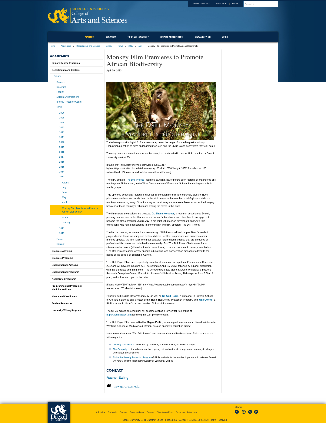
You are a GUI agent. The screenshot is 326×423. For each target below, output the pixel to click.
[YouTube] (250, 414)
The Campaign (120, 349)
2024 (62, 122)
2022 (62, 132)
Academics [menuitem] (89, 37)
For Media (112, 412)
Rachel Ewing (117, 378)
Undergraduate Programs (65, 272)
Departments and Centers (88, 46)
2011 (61, 233)
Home (52, 46)
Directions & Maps (165, 412)
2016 (62, 162)
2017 (62, 157)
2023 (62, 127)
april (140, 46)
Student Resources (201, 3)
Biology (109, 46)
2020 (62, 142)
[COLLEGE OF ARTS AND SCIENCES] (87, 22)
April (64, 202)
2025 (62, 117)
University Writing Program (66, 310)
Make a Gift (221, 3)
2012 (62, 228)
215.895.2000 (196, 420)
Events (59, 239)
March (65, 217)
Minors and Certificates (64, 296)
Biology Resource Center (69, 102)
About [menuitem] (225, 37)
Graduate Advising (62, 251)
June (64, 192)
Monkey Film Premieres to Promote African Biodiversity (80, 210)
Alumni (235, 3)
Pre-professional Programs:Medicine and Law (67, 288)
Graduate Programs (62, 258)
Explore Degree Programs (66, 63)
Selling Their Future (124, 344)
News (120, 46)
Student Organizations (67, 97)
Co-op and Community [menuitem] (138, 37)
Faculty (60, 92)
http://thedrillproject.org (118, 314)
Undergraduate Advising (65, 265)
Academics (66, 46)
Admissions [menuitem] (111, 37)
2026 (62, 112)
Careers (123, 412)
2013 (130, 46)
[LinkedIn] (256, 414)
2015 (62, 166)
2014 (62, 171)
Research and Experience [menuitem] (171, 37)
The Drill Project (135, 179)
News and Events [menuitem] (203, 37)
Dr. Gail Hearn (170, 296)
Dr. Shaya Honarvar (163, 213)
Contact (60, 244)
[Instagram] (244, 414)
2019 (62, 147)
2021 (62, 137)
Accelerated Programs (64, 279)
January (66, 222)
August (65, 182)
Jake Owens (205, 299)
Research (61, 87)
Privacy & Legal (137, 412)
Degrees (60, 82)
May (64, 197)
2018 (62, 152)
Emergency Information (186, 412)
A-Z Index (100, 412)
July (64, 187)
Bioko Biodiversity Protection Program (132, 357)
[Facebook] (237, 414)
